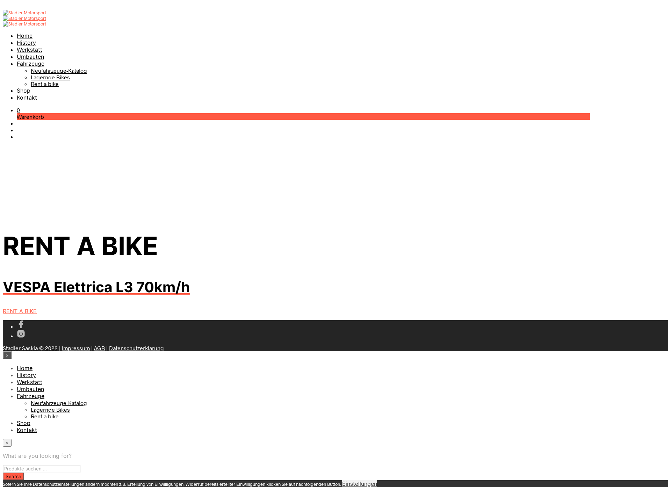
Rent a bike (45, 83)
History (26, 42)
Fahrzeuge (30, 63)
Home (25, 35)
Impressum (76, 348)
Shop (23, 90)
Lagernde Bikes (50, 77)
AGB (99, 348)
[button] (18, 110)
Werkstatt (29, 49)
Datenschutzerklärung (136, 348)
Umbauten (30, 56)
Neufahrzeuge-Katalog (59, 70)
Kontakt (27, 97)
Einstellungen (359, 483)
